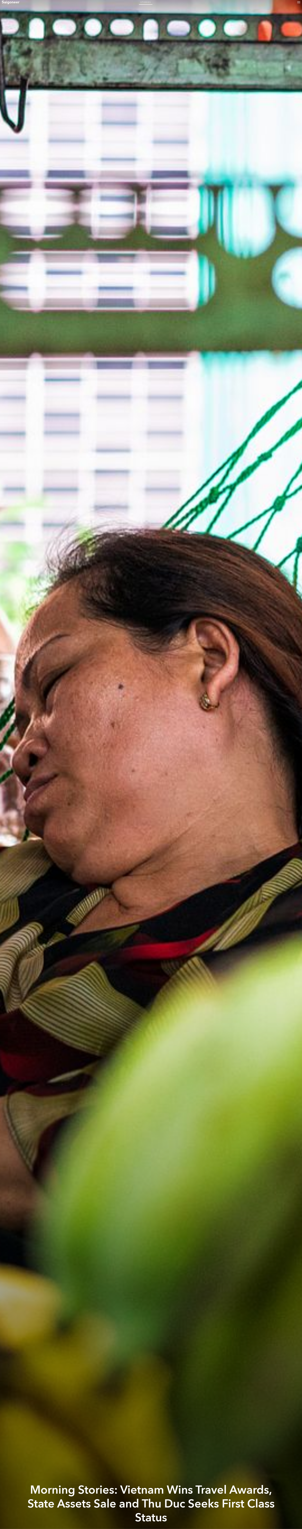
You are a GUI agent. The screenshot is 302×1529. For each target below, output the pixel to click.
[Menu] (298, 2)
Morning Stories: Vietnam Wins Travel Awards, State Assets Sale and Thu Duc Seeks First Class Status (151, 1503)
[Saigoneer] (10, 2)
